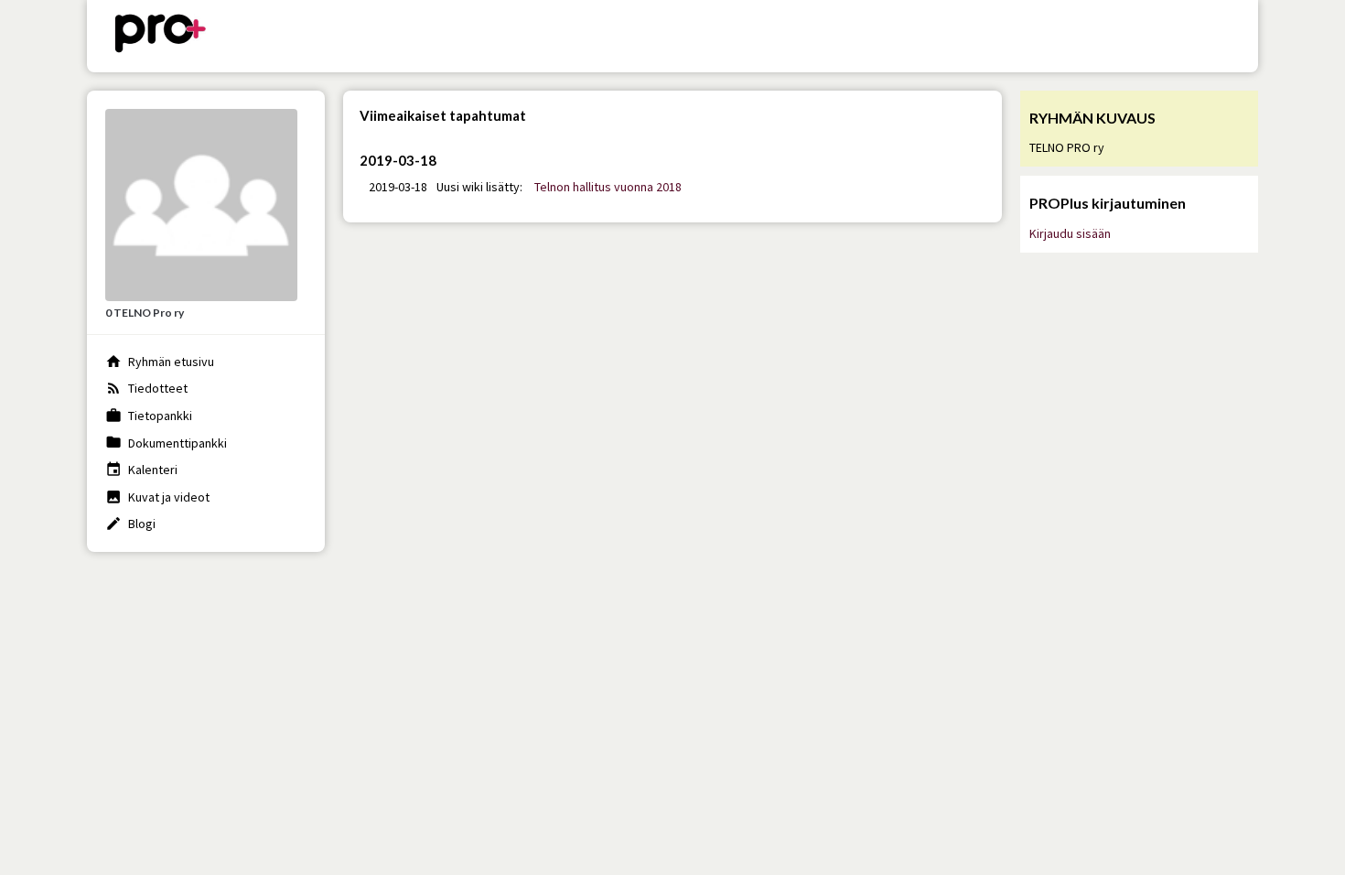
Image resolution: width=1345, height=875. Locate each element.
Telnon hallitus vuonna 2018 (608, 186)
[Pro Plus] (160, 36)
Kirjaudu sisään (1070, 233)
